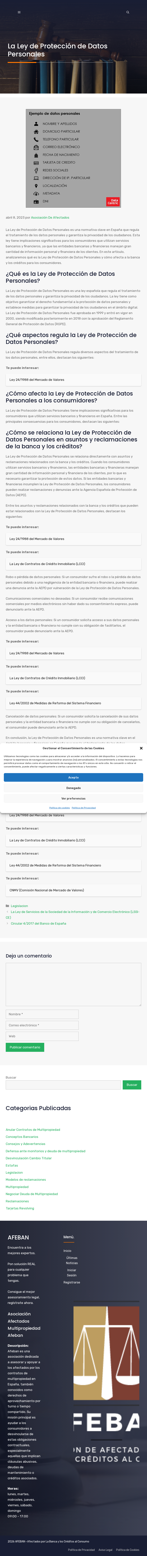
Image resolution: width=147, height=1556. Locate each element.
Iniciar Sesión (72, 1272)
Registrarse (72, 1282)
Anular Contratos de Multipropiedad (33, 1130)
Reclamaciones (17, 1201)
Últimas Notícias (72, 1260)
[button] (141, 748)
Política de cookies (59, 807)
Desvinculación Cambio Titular (29, 1158)
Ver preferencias (73, 798)
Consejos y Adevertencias (25, 1144)
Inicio (67, 1251)
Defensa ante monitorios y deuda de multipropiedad (45, 1151)
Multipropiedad (17, 1187)
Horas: (13, 1488)
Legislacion (19, 906)
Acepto (73, 777)
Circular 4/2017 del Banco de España (38, 923)
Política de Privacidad (84, 807)
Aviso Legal (105, 1550)
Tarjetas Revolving (20, 1208)
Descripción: (18, 1346)
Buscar (11, 1077)
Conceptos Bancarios (22, 1137)
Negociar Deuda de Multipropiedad (32, 1194)
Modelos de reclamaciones (26, 1179)
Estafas (12, 1165)
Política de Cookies (127, 1550)
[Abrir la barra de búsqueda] (128, 12)
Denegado (73, 788)
